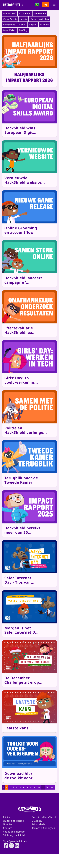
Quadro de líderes (13, 820)
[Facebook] (5, 845)
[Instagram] (10, 845)
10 (38, 787)
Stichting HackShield (14, 835)
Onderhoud (9, 24)
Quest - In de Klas (40, 19)
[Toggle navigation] (54, 5)
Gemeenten (40, 13)
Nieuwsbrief (9, 13)
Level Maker (9, 30)
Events (22, 24)
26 (47, 787)
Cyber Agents (10, 19)
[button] (37, 5)
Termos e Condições (43, 828)
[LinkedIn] (16, 845)
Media (24, 19)
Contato (7, 828)
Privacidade (38, 824)
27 (52, 787)
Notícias (7, 824)
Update (32, 24)
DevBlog (23, 30)
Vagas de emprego (14, 831)
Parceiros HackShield (44, 817)
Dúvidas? (37, 820)
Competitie (24, 13)
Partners (44, 24)
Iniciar (6, 817)
